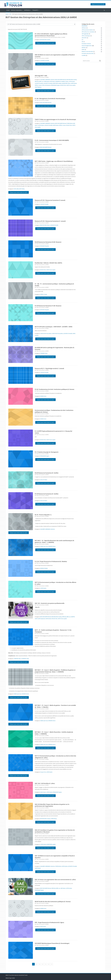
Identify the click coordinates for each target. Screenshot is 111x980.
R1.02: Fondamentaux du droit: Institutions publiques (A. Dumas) (54, 389)
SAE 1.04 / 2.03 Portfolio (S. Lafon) (45, 783)
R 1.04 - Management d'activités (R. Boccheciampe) (50, 98)
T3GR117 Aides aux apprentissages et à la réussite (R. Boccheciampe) (55, 119)
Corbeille (84, 55)
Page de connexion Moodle (98, 4)
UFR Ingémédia (86, 33)
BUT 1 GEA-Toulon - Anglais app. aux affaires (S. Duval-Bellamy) (54, 161)
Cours (7, 14)
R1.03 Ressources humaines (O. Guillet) (46, 494)
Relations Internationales (88, 51)
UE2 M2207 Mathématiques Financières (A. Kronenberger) (52, 943)
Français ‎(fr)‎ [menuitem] (35, 10)
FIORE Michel (47, 81)
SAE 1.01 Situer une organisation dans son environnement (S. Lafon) (55, 879)
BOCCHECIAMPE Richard (60, 79)
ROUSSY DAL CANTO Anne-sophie (67, 85)
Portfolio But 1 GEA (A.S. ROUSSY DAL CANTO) (48, 263)
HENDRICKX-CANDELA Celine (61, 81)
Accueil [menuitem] (7, 10)
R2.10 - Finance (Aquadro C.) (43, 515)
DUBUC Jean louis (44, 546)
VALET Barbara (38, 87)
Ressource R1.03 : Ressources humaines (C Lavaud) (50, 200)
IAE (83, 41)
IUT (10, 14)
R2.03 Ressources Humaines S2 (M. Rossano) (48, 242)
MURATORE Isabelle (57, 83)
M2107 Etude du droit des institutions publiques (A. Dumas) (53, 901)
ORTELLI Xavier (38, 85)
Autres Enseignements (87, 45)
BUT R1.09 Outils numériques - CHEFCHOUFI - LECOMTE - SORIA (53, 327)
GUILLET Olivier (43, 479)
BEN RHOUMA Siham (45, 225)
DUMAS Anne (43, 396)
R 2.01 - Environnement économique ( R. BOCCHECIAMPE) (52, 140)
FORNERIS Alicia (43, 353)
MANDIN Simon (52, 546)
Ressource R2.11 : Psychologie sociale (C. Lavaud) (49, 368)
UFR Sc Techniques (86, 35)
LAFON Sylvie (72, 81)
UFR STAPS (85, 37)
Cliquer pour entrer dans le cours (45, 43)
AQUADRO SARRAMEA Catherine (47, 79)
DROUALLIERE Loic (39, 81)
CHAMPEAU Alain (25, 658)
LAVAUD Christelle (39, 83)
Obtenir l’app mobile (10, 978)
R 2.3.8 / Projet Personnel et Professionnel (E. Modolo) (51, 561)
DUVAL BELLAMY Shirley (19, 189)
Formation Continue (86, 43)
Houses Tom (43, 772)
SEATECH (84, 47)
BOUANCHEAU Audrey (45, 39)
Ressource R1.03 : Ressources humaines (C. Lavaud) (50, 221)
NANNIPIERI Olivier (66, 83)
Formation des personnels (88, 53)
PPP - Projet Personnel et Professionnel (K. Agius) (49, 922)
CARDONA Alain (17, 658)
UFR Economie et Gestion (88, 30)
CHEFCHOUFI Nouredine (45, 333)
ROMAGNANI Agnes (55, 85)
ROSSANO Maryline (44, 246)
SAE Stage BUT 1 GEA (41, 75)
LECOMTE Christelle (44, 60)
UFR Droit (84, 28)
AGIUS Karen (43, 792)
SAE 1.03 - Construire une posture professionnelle (49, 603)
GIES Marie (52, 81)
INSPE (84, 49)
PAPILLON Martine (46, 85)
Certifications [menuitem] (27, 10)
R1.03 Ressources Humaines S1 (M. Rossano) (48, 306)
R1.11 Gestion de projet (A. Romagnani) (46, 452)
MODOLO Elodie (44, 568)
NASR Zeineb (74, 83)
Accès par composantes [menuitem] (16, 10)
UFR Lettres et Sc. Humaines (89, 31)
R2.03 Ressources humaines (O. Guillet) (46, 473)
